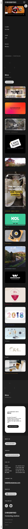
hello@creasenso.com (12, 483)
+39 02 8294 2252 (20, 472)
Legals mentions (9, 519)
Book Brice (9, 82)
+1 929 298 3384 (19, 467)
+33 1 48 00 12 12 (19, 465)
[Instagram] (6, 505)
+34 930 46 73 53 (20, 470)
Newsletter (12, 494)
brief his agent (13, 426)
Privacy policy (8, 522)
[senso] (1, 2)
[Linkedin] (10, 505)
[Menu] (24, 2)
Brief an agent (10, 443)
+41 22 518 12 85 (19, 469)
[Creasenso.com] (10, 2)
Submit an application (12, 455)
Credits (6, 524)
